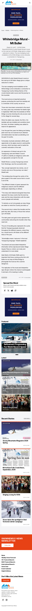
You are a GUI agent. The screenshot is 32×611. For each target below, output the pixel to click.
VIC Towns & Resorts (7, 560)
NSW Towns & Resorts (8, 562)
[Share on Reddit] (11, 290)
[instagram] (6, 599)
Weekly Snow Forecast (8, 557)
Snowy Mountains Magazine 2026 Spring (15, 442)
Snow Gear (4, 566)
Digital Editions (6, 571)
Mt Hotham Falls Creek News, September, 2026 (13, 469)
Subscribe (7, 545)
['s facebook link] (2, 599)
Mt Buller (7, 30)
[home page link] (10, 2)
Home (2, 30)
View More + (27, 418)
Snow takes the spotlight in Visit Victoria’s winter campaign (15, 521)
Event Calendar (6, 569)
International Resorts (8, 564)
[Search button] (30, 2)
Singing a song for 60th (11, 495)
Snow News (19, 59)
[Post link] (16, 367)
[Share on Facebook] (4, 290)
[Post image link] (16, 430)
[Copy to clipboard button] (15, 290)
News (3, 555)
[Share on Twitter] (8, 290)
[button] (1, 338)
